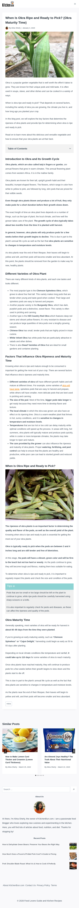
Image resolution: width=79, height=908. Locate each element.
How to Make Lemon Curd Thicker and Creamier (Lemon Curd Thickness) (19, 760)
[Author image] (6, 28)
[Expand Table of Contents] (70, 148)
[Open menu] (75, 3)
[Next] (73, 751)
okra (9, 704)
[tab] (35, 775)
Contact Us (30, 885)
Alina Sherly (16, 28)
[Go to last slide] (5, 751)
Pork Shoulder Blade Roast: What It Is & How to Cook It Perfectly (29, 864)
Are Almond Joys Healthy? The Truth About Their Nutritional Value (59, 760)
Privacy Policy (43, 885)
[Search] (74, 789)
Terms (54, 885)
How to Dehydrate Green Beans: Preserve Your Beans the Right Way (30, 844)
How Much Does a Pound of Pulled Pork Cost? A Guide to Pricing (29, 854)
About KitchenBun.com (13, 885)
